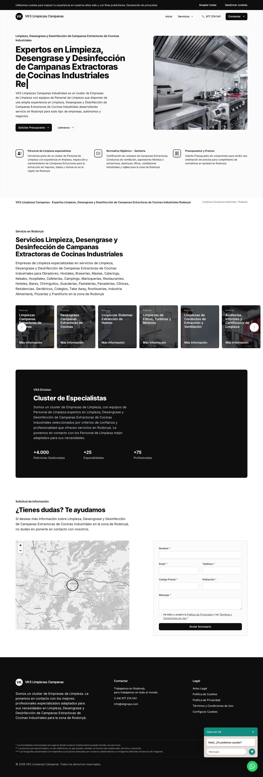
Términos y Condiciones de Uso (213, 705)
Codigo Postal (168, 579)
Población (209, 579)
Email (163, 563)
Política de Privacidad (200, 614)
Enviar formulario (200, 626)
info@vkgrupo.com (126, 704)
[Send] (252, 752)
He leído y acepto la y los (197, 616)
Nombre (164, 548)
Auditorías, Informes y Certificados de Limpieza (237, 321)
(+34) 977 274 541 (125, 698)
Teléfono (209, 563)
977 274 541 (213, 16)
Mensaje (165, 594)
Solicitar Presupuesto (31, 127)
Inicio (168, 16)
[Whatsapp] (252, 766)
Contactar (234, 16)
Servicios (183, 16)
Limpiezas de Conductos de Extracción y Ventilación (195, 321)
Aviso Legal (200, 688)
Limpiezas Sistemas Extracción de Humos (117, 319)
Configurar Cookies (205, 711)
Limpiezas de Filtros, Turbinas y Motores (157, 319)
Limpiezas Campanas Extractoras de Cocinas (30, 321)
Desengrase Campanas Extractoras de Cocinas (71, 321)
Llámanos (64, 127)
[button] (254, 327)
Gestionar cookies (236, 4)
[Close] (253, 731)
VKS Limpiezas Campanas (44, 16)
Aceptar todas (207, 4)
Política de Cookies (205, 694)
